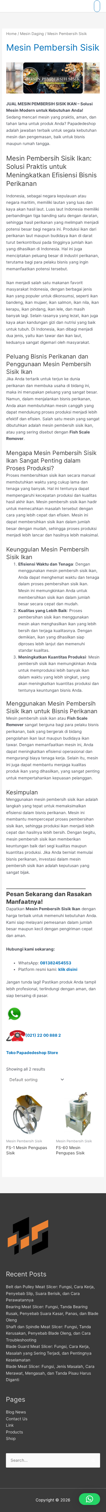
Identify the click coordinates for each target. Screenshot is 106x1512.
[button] (89, 1499)
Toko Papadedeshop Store (32, 1052)
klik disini (67, 969)
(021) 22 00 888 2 (43, 1035)
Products (14, 1432)
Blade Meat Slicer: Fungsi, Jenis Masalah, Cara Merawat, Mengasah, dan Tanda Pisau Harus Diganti (50, 1373)
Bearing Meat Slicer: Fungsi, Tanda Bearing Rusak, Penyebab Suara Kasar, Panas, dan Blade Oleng (52, 1313)
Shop (11, 1438)
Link (10, 1425)
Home (11, 33)
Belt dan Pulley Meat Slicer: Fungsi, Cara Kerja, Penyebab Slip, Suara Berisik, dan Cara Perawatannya (50, 1293)
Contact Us (16, 1418)
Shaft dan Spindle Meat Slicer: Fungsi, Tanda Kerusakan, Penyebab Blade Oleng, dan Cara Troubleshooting (48, 1333)
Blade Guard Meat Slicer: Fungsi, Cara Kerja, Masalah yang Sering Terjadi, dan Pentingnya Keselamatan (49, 1353)
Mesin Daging (32, 33)
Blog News (16, 1412)
